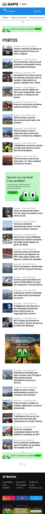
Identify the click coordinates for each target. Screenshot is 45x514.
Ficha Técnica (7, 506)
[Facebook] (22, 498)
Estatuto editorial (22, 506)
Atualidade (18, 46)
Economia (17, 115)
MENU (24, 4)
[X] (36, 498)
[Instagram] (8, 498)
